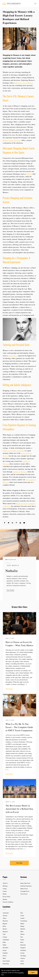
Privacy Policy (6, 896)
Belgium (5, 923)
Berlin (4, 926)
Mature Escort (24, 888)
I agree (33, 972)
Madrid (22, 923)
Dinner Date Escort (25, 883)
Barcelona (5, 921)
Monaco (22, 934)
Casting (5, 888)
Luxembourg (23, 921)
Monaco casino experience (12, 140)
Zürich (22, 963)
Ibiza (21, 913)
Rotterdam (23, 945)
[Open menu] (35, 4)
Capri (4, 934)
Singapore (23, 947)
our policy (21, 972)
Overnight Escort (24, 891)
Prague (22, 939)
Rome (21, 942)
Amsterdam (6, 913)
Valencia (22, 958)
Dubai (4, 942)
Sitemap (5, 899)
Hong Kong (6, 963)
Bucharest (5, 931)
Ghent (4, 958)
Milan (21, 931)
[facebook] (5, 523)
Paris (21, 937)
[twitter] (8, 523)
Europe (4, 950)
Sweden (22, 953)
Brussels (5, 929)
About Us (5, 883)
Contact (5, 891)
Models (4, 894)
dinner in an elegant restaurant (13, 450)
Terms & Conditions (8, 902)
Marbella (22, 929)
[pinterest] (16, 523)
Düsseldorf (5, 947)
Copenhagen (6, 939)
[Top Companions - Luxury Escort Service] (11, 3)
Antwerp (5, 915)
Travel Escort (23, 894)
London (22, 918)
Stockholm (23, 950)
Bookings (5, 886)
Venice (22, 961)
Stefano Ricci (13, 356)
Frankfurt (5, 953)
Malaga (22, 926)
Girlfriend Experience (26, 886)
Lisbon (22, 915)
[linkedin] (12, 523)
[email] (24, 523)
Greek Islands (6, 961)
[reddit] (20, 523)
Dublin (4, 945)
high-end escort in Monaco (24, 83)
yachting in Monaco (19, 472)
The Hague (23, 955)
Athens (4, 918)
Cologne (5, 937)
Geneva (5, 955)
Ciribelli (29, 174)
